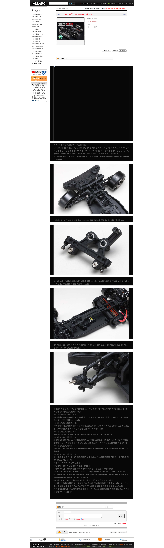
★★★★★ (84, 519)
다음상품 (123, 14)
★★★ (71, 519)
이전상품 (59, 14)
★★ (67, 519)
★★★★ (78, 519)
